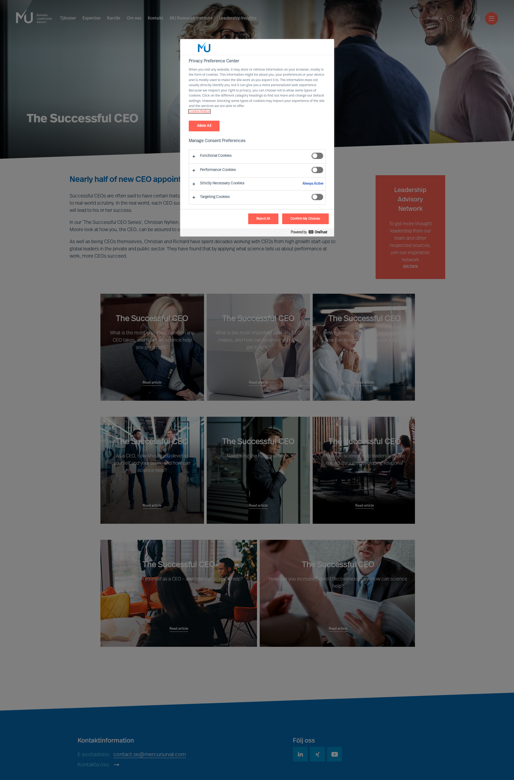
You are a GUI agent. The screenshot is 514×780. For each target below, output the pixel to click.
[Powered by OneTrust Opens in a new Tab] (311, 233)
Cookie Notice (199, 111)
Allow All (204, 126)
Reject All (263, 218)
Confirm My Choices (305, 218)
